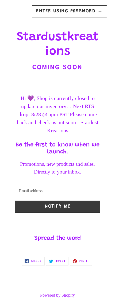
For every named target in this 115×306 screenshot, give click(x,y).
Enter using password (69, 11)
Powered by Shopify (57, 295)
